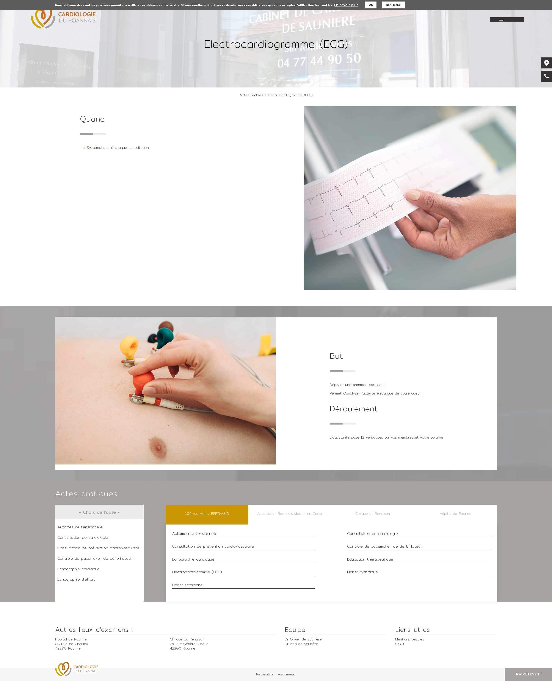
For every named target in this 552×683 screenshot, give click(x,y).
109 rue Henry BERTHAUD (207, 513)
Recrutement (528, 674)
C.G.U (399, 644)
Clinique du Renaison (372, 513)
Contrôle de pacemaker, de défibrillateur (94, 558)
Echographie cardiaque (78, 568)
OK (371, 5)
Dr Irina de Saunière (301, 644)
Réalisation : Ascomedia (276, 674)
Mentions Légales (409, 639)
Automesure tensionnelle (80, 527)
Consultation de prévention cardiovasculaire (98, 547)
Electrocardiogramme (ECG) (197, 572)
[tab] (207, 515)
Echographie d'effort (76, 579)
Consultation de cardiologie (82, 537)
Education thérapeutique (370, 559)
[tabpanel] (331, 563)
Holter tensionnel (187, 585)
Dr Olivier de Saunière (303, 639)
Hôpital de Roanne (455, 513)
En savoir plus (346, 5)
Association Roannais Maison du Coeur (290, 513)
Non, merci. (393, 4)
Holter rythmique (362, 572)
